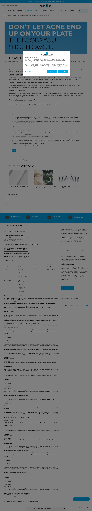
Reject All (52, 71)
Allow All (63, 71)
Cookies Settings (29, 71)
